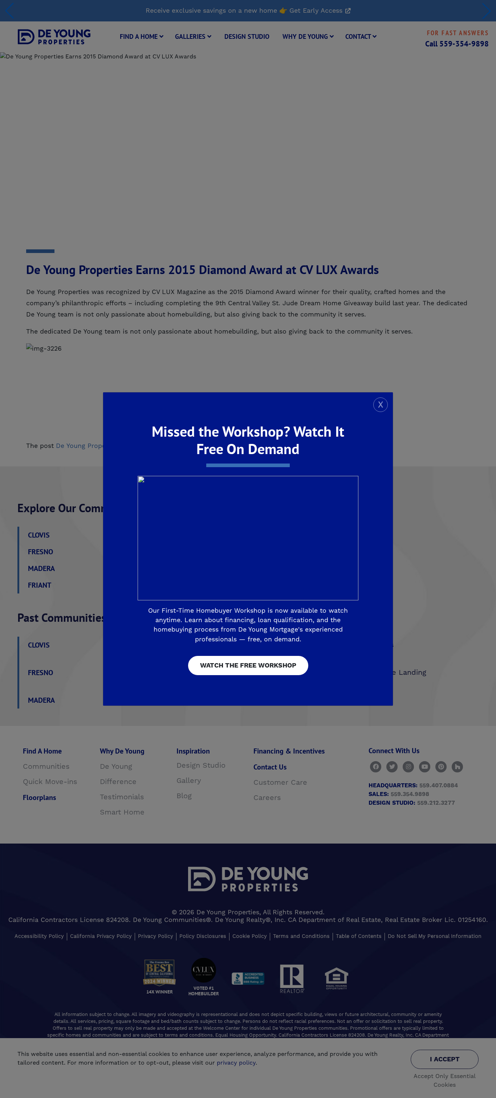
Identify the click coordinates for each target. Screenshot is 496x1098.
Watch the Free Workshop (248, 665)
